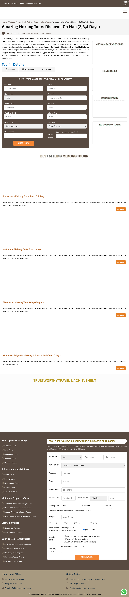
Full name (8, 85)
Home (4, 22)
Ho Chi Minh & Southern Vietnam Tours (20, 516)
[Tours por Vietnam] (116, 3)
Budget (52, 516)
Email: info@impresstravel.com (18, 588)
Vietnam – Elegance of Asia (15, 498)
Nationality (9, 94)
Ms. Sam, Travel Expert (13, 553)
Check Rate (46, 69)
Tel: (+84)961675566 (78, 584)
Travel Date (9, 103)
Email (50, 85)
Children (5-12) (10, 113)
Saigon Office (73, 574)
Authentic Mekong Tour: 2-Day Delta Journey (64, 240)
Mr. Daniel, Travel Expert (14, 548)
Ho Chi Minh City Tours (29, 33)
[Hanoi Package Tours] (109, 82)
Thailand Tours (10, 458)
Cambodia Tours (11, 454)
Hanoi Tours (109, 71)
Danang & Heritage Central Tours (17, 512)
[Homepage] (61, 13)
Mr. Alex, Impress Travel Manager (17, 544)
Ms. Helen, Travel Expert (14, 557)
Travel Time (82, 497)
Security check (51, 135)
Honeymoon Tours (11, 483)
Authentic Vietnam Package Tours (17, 503)
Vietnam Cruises (10, 522)
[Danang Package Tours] (109, 109)
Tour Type (52, 122)
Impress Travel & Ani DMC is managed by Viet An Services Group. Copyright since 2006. (66, 594)
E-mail (52, 481)
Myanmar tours (10, 463)
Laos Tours (8, 450)
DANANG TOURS (109, 97)
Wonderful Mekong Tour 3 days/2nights (64, 293)
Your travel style (53, 538)
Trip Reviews (29, 69)
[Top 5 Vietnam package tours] (109, 55)
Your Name (54, 456)
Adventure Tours (10, 492)
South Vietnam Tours (30, 22)
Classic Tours (9, 487)
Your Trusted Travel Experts (16, 538)
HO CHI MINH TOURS (109, 124)
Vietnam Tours (14, 22)
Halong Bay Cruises (12, 528)
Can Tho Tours (46, 33)
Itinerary (11, 69)
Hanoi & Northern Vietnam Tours (17, 508)
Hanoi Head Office (11, 574)
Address (52, 473)
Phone (51, 94)
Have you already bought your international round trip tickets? (62, 529)
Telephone (54, 489)
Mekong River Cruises (13, 532)
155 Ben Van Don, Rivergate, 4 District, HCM (87, 579)
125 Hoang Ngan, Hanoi (14, 579)
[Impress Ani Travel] (114, 3)
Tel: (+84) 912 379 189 (13, 584)
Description (9, 132)
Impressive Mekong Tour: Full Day (64, 187)
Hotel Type (9, 122)
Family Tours (9, 479)
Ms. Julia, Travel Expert (13, 561)
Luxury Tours (9, 475)
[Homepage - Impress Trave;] (112, 3)
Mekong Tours (45, 22)
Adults (51, 103)
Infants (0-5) (52, 113)
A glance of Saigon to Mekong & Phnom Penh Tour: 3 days (64, 346)
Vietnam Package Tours (109, 44)
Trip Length (54, 497)
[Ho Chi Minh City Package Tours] (109, 135)
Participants (54, 505)
